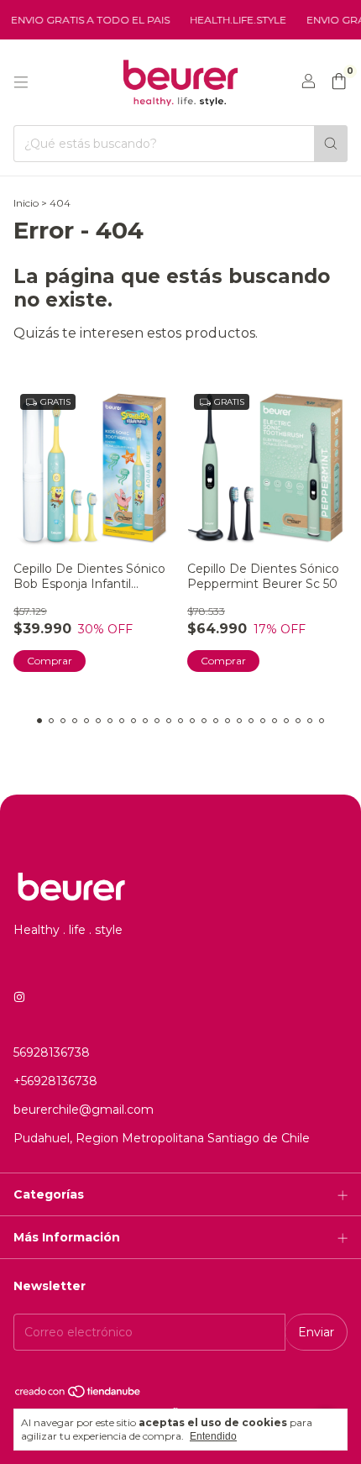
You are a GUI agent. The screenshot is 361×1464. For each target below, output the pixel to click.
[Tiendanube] (78, 1394)
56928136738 (51, 1052)
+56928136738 (55, 1081)
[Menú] (21, 82)
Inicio (26, 203)
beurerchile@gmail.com (83, 1109)
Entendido (213, 1436)
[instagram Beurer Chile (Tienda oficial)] (19, 997)
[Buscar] (331, 143)
